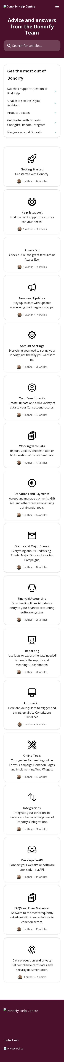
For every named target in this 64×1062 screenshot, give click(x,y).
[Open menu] (57, 6)
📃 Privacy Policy (13, 1048)
